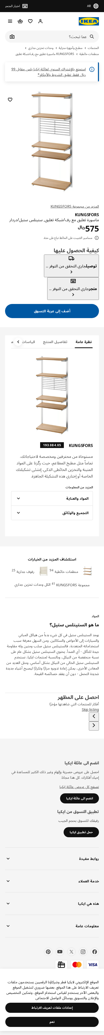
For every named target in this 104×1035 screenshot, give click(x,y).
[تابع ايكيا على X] (71, 951)
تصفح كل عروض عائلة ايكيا (79, 786)
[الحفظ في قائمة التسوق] (10, 100)
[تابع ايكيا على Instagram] (83, 951)
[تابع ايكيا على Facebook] (94, 951)
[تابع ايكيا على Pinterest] (48, 951)
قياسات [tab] (28, 341)
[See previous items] (94, 716)
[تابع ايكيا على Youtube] (60, 951)
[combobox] (57, 37)
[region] (52, 140)
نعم (52, 1022)
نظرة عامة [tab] (83, 341)
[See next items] (18, 342)
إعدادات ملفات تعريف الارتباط (52, 1007)
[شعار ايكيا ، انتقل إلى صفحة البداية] (89, 21)
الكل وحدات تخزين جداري (32, 584)
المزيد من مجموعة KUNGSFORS (74, 206)
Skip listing (90, 709)
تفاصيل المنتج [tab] (55, 341)
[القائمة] (10, 21)
